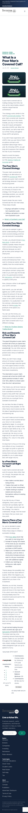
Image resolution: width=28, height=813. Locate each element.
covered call (13, 177)
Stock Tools (6, 764)
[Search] (22, 733)
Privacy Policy (7, 796)
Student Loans (7, 766)
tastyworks (8, 277)
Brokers (4, 743)
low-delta (13, 537)
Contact (5, 784)
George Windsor (15, 68)
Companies (6, 746)
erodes (15, 305)
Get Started (18, 687)
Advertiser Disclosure (7, 5)
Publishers (5, 787)
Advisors (5, 740)
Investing (5, 748)
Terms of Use (6, 793)
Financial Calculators (9, 761)
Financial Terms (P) (8, 53)
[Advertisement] (14, 31)
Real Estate (6, 769)
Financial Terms (7, 52)
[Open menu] (25, 11)
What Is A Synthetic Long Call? (15, 219)
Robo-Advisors (7, 754)
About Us (5, 782)
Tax (3, 775)
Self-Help (5, 772)
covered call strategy (14, 116)
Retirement (6, 751)
